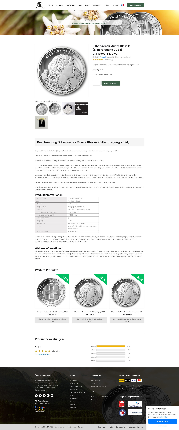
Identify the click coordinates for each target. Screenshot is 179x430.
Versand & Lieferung (77, 392)
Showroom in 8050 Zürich (101, 397)
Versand (103, 57)
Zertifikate (96, 5)
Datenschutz (120, 427)
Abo (80, 5)
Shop (93, 21)
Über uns (59, 5)
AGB (111, 427)
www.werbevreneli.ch (42, 404)
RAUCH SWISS (96, 380)
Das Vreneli (71, 5)
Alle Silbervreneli (76, 386)
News (87, 5)
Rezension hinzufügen (42, 354)
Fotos (72, 401)
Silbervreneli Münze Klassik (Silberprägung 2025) (89, 312)
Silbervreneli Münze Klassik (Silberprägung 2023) (126, 312)
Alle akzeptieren (162, 421)
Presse (106, 5)
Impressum (102, 427)
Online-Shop (74, 389)
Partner (95, 400)
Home (50, 5)
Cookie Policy (163, 417)
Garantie (73, 398)
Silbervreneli (39, 427)
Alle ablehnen (163, 426)
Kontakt (115, 5)
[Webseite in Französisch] (122, 5)
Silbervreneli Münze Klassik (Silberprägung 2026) (52, 312)
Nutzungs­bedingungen (136, 427)
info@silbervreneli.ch (98, 386)
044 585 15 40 (95, 383)
